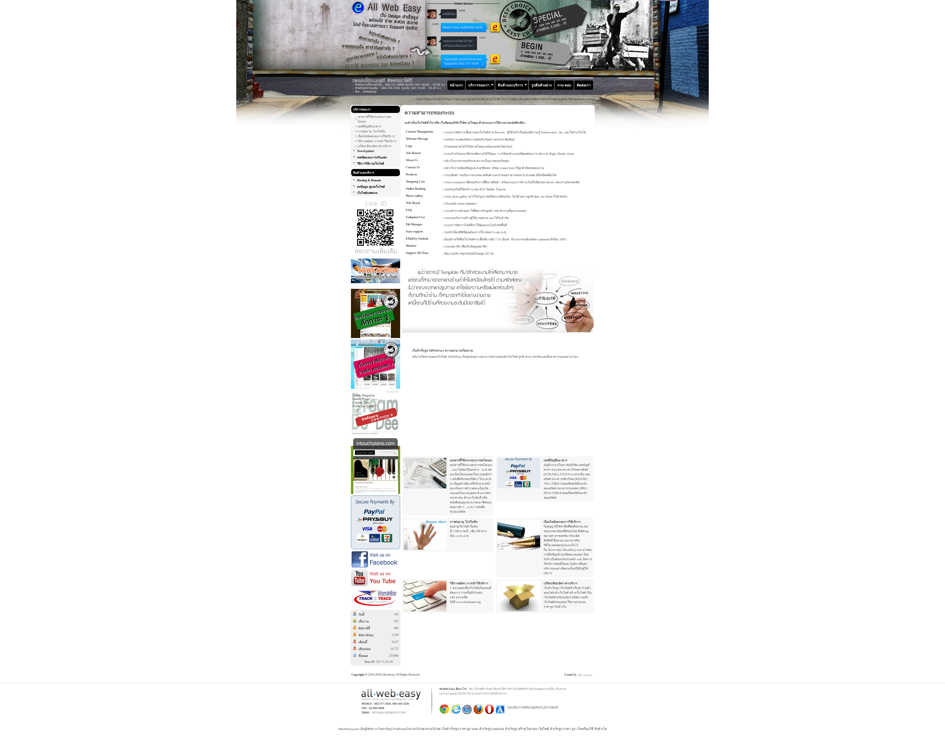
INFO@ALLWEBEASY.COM (388, 712)
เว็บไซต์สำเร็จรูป (483, 688)
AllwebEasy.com (348, 729)
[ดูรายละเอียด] (425, 473)
